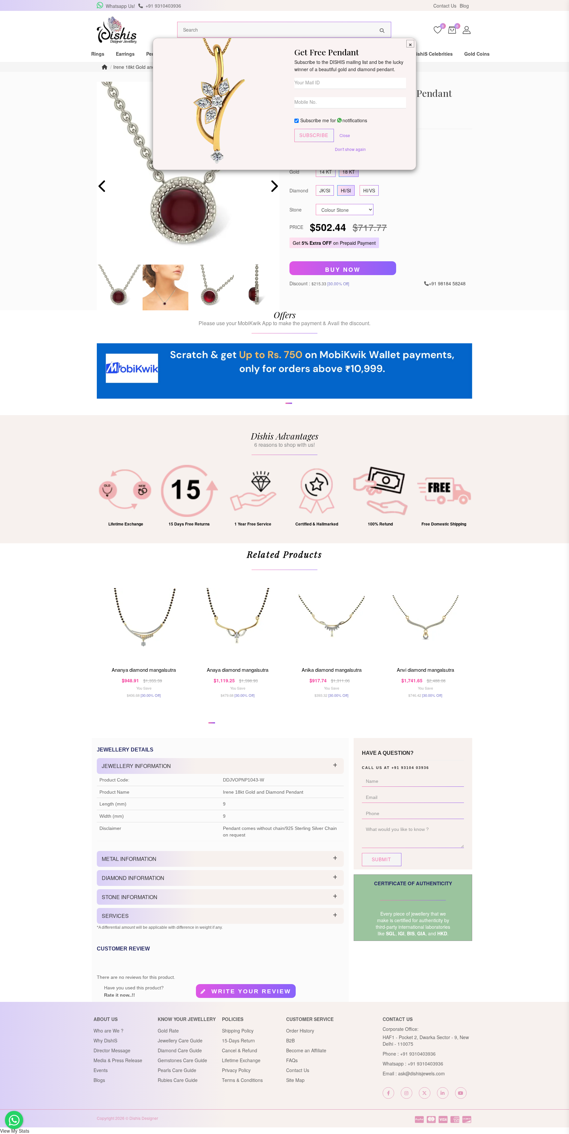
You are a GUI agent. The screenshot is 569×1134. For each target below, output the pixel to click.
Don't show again (350, 149)
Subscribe (313, 135)
